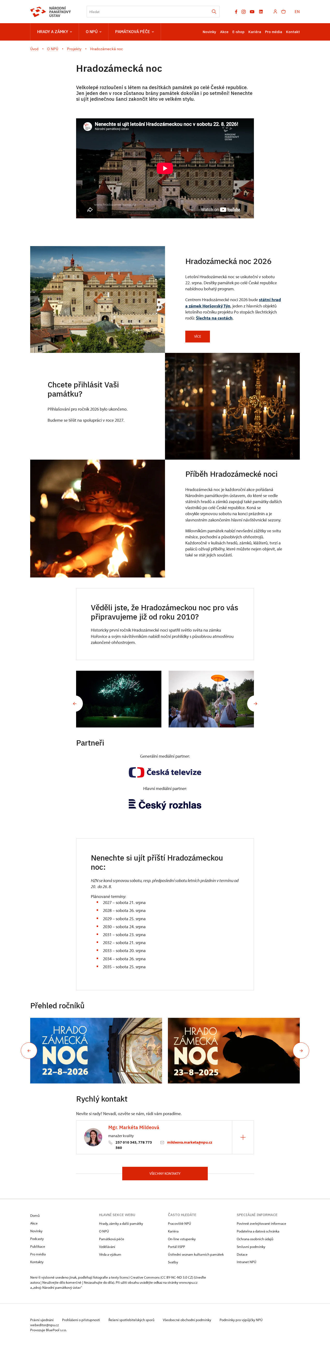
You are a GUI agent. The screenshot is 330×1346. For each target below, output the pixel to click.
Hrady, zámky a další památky (121, 1223)
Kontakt (293, 31)
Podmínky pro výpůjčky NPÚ (241, 1320)
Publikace (37, 1246)
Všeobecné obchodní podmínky (187, 1320)
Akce (224, 31)
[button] (29, 1050)
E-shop (238, 31)
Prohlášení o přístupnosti (81, 1320)
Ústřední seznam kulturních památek (196, 1254)
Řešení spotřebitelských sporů (131, 1320)
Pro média (273, 31)
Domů (35, 1215)
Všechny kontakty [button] (165, 1173)
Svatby (173, 1262)
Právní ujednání (42, 1320)
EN (297, 11)
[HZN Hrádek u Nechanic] (118, 699)
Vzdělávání (107, 1246)
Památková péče (132, 31)
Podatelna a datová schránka (258, 1231)
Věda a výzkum (110, 1254)
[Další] (255, 703)
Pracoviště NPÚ (179, 1223)
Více (197, 336)
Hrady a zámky (52, 31)
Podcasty (37, 1238)
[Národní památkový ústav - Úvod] (50, 11)
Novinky (209, 31)
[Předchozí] (74, 703)
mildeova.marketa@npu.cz (189, 1142)
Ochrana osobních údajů (255, 1239)
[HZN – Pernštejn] (211, 699)
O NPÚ (92, 31)
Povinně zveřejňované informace (261, 1223)
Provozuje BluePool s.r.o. (48, 1330)
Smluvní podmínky (251, 1246)
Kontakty (36, 1262)
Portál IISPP (176, 1246)
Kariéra (254, 31)
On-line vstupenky (182, 1239)
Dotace (242, 1254)
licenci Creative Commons (140, 1277)
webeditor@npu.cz (44, 1325)
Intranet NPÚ (246, 1262)
